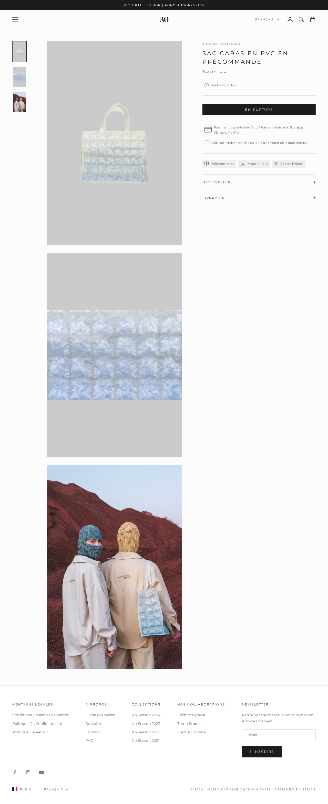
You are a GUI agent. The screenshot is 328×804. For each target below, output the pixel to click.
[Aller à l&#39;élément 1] (19, 51)
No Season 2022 (146, 732)
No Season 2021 (145, 740)
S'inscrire (261, 751)
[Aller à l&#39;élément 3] (19, 102)
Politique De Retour (30, 732)
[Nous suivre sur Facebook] (14, 772)
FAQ (90, 740)
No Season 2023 (146, 723)
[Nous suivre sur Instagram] (28, 772)
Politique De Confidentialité (37, 723)
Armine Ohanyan (221, 44)
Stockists (94, 723)
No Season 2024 (146, 715)
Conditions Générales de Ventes (40, 715)
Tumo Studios (189, 723)
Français (264, 19)
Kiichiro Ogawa (191, 715)
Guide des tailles (223, 85)
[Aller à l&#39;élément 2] (19, 77)
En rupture (259, 109)
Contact (93, 732)
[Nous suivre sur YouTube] (41, 772)
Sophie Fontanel (192, 732)
